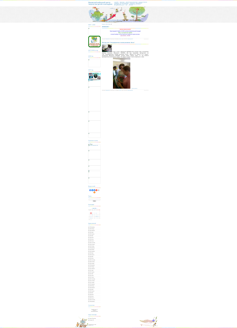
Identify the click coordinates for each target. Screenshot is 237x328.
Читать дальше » (135, 88)
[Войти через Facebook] (94, 190)
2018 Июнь (92, 294)
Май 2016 (94, 208)
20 (96, 216)
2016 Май (91, 256)
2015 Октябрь (92, 244)
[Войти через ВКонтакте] (92, 190)
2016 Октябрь (92, 261)
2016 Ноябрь (92, 263)
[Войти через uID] (90, 190)
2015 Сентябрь (92, 242)
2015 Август (92, 240)
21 (97, 216)
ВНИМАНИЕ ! (105, 27)
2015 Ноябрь (92, 246)
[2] (92, 144)
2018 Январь (92, 285)
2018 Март (92, 289)
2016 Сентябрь (92, 259)
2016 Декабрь (92, 265)
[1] (89, 144)
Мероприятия (108, 90)
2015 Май (91, 235)
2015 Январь (92, 228)
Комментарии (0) (130, 90)
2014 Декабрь (92, 227)
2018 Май (91, 292)
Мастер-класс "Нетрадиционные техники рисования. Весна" (118, 42)
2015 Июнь (92, 237)
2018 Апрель (92, 291)
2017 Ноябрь (92, 282)
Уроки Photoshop (93, 318)
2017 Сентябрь (92, 278)
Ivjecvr (120, 90)
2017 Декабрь (92, 284)
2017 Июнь (92, 275)
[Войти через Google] (99, 190)
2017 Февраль (92, 268)
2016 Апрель (92, 254)
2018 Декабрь (92, 301)
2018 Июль (92, 296)
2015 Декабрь (92, 247)
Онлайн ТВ (92, 320)
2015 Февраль (92, 230)
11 (92, 214)
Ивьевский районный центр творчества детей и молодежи (100, 3)
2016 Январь (92, 249)
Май (109, 24)
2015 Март (92, 232)
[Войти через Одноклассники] (94, 192)
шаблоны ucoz (145, 325)
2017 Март (92, 270)
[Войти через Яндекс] (96, 190)
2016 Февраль (92, 251)
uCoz (92, 325)
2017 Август (92, 277)
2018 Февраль (92, 287)
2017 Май (91, 273)
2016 (107, 24)
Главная (103, 24)
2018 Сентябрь (92, 299)
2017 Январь (92, 266)
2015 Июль (92, 239)
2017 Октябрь (92, 280)
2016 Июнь (92, 258)
